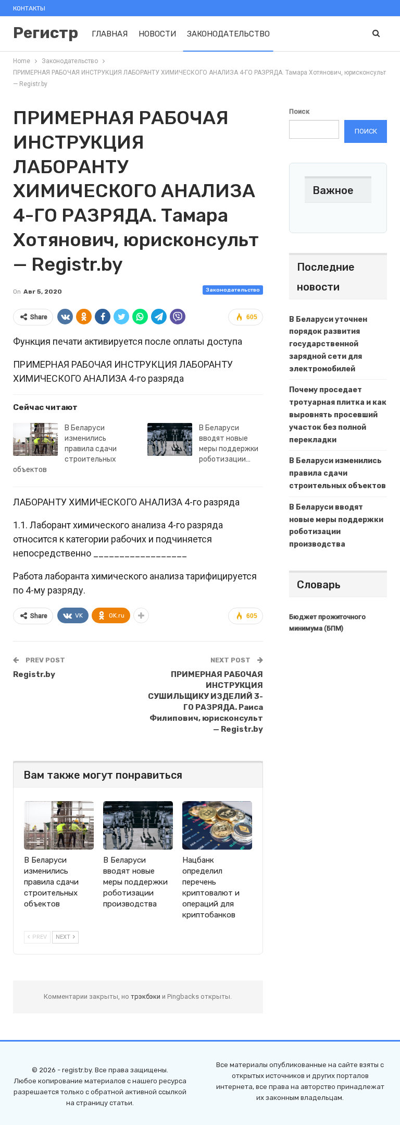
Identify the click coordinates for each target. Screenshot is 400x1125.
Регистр (45, 32)
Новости (157, 34)
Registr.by (34, 674)
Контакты (29, 8)
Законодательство (228, 34)
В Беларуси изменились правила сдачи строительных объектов (65, 449)
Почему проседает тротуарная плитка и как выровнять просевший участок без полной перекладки (337, 414)
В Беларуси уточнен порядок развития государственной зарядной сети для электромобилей (328, 344)
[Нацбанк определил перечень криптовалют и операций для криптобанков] (217, 825)
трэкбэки (146, 996)
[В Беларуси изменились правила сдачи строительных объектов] (35, 439)
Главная (110, 34)
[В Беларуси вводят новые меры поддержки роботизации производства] (169, 439)
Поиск (299, 111)
